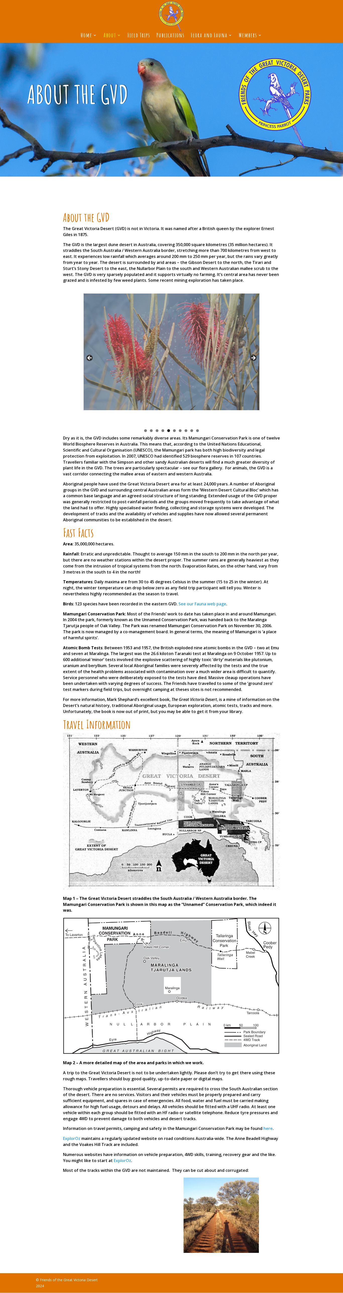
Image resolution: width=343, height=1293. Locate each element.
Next (253, 358)
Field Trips (139, 36)
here (268, 1128)
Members (248, 36)
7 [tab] (180, 430)
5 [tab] (168, 430)
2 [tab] (151, 430)
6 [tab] (174, 430)
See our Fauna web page (202, 604)
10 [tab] (197, 430)
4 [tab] (162, 430)
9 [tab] (191, 430)
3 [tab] (157, 430)
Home (86, 36)
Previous (90, 358)
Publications (170, 36)
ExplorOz (71, 1138)
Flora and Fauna (209, 36)
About (109, 36)
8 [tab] (186, 430)
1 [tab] (145, 430)
